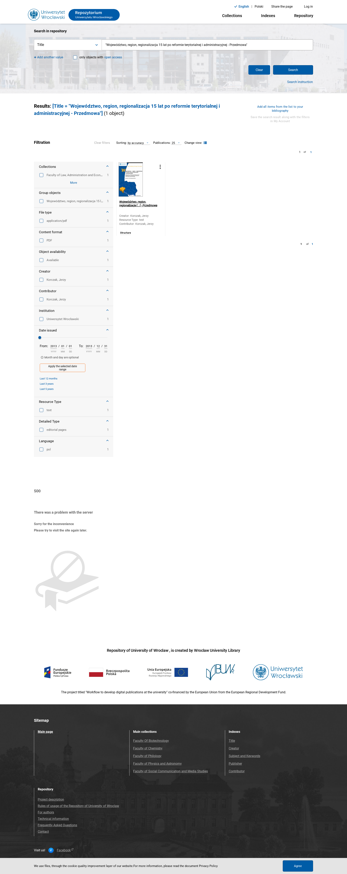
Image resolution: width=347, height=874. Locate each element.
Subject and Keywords (244, 756)
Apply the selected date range (62, 368)
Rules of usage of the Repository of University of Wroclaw (78, 806)
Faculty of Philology (147, 756)
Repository (303, 15)
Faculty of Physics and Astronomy (157, 764)
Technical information (53, 819)
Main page (45, 732)
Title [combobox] (40, 45)
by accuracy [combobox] (136, 143)
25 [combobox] (173, 143)
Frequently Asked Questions (57, 825)
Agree (298, 866)
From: (44, 346)
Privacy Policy (208, 866)
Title (232, 741)
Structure (125, 232)
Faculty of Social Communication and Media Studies (170, 771)
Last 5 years (47, 388)
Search (293, 70)
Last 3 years (47, 383)
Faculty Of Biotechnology (151, 741)
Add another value (50, 57)
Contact (43, 831)
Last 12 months (48, 378)
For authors (46, 812)
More (73, 183)
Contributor (237, 771)
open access (113, 57)
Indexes (268, 15)
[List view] (204, 142)
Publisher (235, 764)
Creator (234, 748)
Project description (51, 799)
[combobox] (207, 44)
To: (81, 346)
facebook (64, 850)
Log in (308, 6)
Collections (232, 15)
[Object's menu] (160, 166)
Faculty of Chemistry (147, 748)
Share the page (282, 6)
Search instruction (300, 82)
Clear (259, 70)
